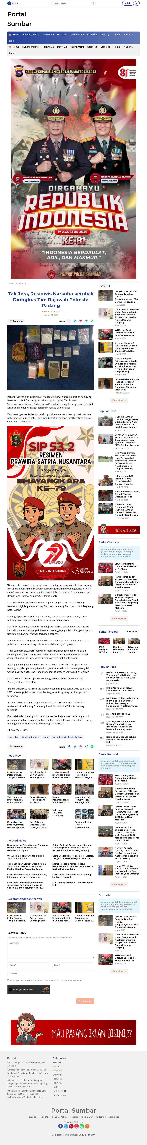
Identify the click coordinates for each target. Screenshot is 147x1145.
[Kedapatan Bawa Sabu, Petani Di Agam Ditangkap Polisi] (105, 495)
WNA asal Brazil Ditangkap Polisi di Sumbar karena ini (61, 775)
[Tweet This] (75, 321)
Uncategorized (59, 1095)
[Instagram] (76, 1126)
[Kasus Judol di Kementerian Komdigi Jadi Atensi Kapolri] (84, 789)
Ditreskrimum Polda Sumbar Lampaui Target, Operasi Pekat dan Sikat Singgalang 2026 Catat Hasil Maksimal (126, 601)
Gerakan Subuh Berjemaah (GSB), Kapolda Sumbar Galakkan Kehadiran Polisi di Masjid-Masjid (127, 509)
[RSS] (87, 1126)
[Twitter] (66, 1126)
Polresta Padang (30, 737)
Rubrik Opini (77, 34)
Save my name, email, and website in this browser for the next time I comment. (47, 980)
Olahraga (105, 34)
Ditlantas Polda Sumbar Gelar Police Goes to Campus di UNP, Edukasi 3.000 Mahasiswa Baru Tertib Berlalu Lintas (127, 834)
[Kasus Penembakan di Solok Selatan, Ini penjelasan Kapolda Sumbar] (61, 789)
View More (118, 400)
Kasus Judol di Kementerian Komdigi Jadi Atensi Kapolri (82, 800)
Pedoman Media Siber (107, 1117)
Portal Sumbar (73, 1110)
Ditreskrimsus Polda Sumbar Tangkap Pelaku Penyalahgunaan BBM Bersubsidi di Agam (16, 775)
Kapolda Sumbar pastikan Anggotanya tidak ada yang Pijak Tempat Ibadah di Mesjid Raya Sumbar (126, 422)
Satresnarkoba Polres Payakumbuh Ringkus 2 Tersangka (83, 825)
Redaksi (74, 1117)
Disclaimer (87, 1117)
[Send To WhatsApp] (92, 321)
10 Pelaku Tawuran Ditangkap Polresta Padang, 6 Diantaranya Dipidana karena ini (61, 813)
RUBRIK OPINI (59, 1091)
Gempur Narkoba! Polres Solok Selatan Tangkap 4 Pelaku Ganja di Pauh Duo (84, 775)
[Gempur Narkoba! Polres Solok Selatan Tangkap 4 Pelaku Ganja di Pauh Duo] (84, 764)
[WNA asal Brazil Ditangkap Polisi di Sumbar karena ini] (61, 764)
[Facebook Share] (69, 321)
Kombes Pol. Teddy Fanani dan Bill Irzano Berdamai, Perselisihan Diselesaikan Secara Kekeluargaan (127, 582)
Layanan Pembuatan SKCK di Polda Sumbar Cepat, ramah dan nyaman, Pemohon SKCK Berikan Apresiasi (127, 440)
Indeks (128, 3)
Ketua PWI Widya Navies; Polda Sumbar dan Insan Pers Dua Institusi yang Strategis (127, 870)
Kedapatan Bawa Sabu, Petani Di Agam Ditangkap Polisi (127, 494)
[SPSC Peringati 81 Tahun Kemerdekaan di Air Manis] (105, 568)
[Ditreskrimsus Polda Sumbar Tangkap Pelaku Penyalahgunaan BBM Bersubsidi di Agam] (16, 764)
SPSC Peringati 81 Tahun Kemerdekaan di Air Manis (126, 566)
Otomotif (92, 34)
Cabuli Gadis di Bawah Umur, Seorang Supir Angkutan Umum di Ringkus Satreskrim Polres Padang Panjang (39, 775)
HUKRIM (55, 311)
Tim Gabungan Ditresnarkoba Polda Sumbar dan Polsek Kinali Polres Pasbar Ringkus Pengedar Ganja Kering (16, 800)
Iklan (11, 41)
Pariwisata (48, 34)
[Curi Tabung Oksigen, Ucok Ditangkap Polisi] (39, 814)
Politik (117, 34)
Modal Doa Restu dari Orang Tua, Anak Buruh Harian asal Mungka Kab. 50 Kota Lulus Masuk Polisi (121, 676)
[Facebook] (60, 1126)
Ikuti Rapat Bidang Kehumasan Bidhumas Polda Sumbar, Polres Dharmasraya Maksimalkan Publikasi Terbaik (122, 702)
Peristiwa (62, 34)
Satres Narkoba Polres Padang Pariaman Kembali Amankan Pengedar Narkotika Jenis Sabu (38, 800)
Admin (45, 311)
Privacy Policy (59, 1117)
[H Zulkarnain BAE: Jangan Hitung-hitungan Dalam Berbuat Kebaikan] (105, 480)
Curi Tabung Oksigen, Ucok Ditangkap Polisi (38, 825)
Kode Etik (44, 1117)
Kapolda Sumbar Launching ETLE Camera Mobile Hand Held (121, 739)
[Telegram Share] (86, 321)
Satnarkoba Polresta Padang (67, 737)
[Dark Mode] (137, 3)
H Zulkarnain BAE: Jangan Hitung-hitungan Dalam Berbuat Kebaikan (124, 480)
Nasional (128, 34)
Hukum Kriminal (30, 34)
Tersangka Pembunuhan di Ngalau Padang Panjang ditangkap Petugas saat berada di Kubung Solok (120, 725)
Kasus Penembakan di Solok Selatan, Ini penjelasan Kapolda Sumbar (61, 800)
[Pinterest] (71, 1126)
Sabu (46, 737)
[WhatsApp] (82, 1126)
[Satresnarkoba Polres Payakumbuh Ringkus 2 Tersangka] (84, 814)
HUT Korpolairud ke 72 (118, 714)
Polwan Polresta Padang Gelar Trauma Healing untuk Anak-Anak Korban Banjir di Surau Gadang (126, 853)
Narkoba (13, 737)
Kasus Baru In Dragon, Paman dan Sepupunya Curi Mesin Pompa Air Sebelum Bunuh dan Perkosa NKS (16, 825)
